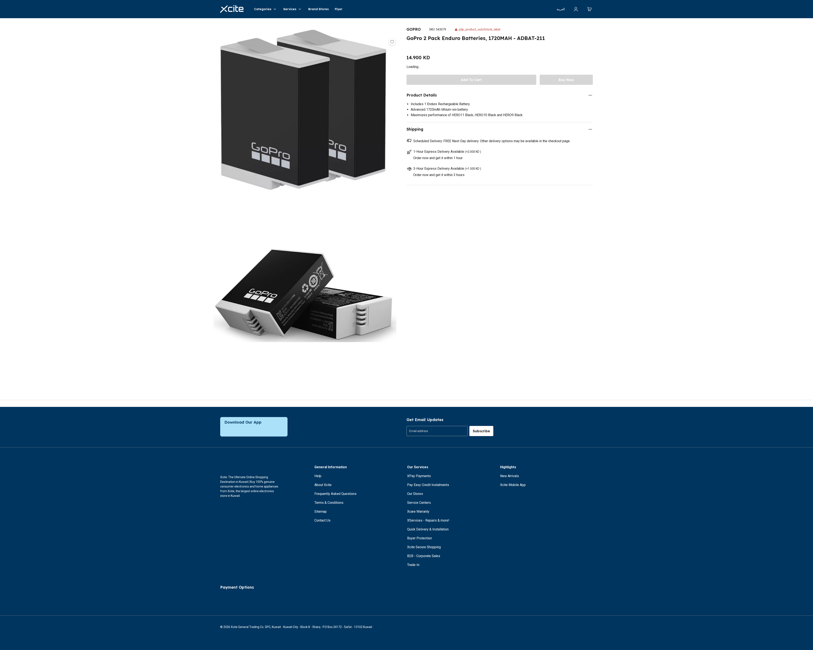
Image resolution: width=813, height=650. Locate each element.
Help (317, 476)
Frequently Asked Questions (335, 494)
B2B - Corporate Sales (423, 556)
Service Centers (419, 503)
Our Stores (415, 494)
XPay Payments (419, 476)
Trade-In (413, 565)
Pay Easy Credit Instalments (428, 485)
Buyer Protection (419, 538)
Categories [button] (262, 9)
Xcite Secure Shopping (424, 547)
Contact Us (322, 520)
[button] (304, 112)
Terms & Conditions (328, 503)
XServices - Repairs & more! (428, 520)
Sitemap (320, 512)
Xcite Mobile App (513, 485)
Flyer (338, 9)
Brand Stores (318, 9)
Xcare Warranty (418, 512)
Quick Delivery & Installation (428, 529)
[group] (437, 431)
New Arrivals (509, 476)
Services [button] (289, 9)
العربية (561, 9)
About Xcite (323, 485)
